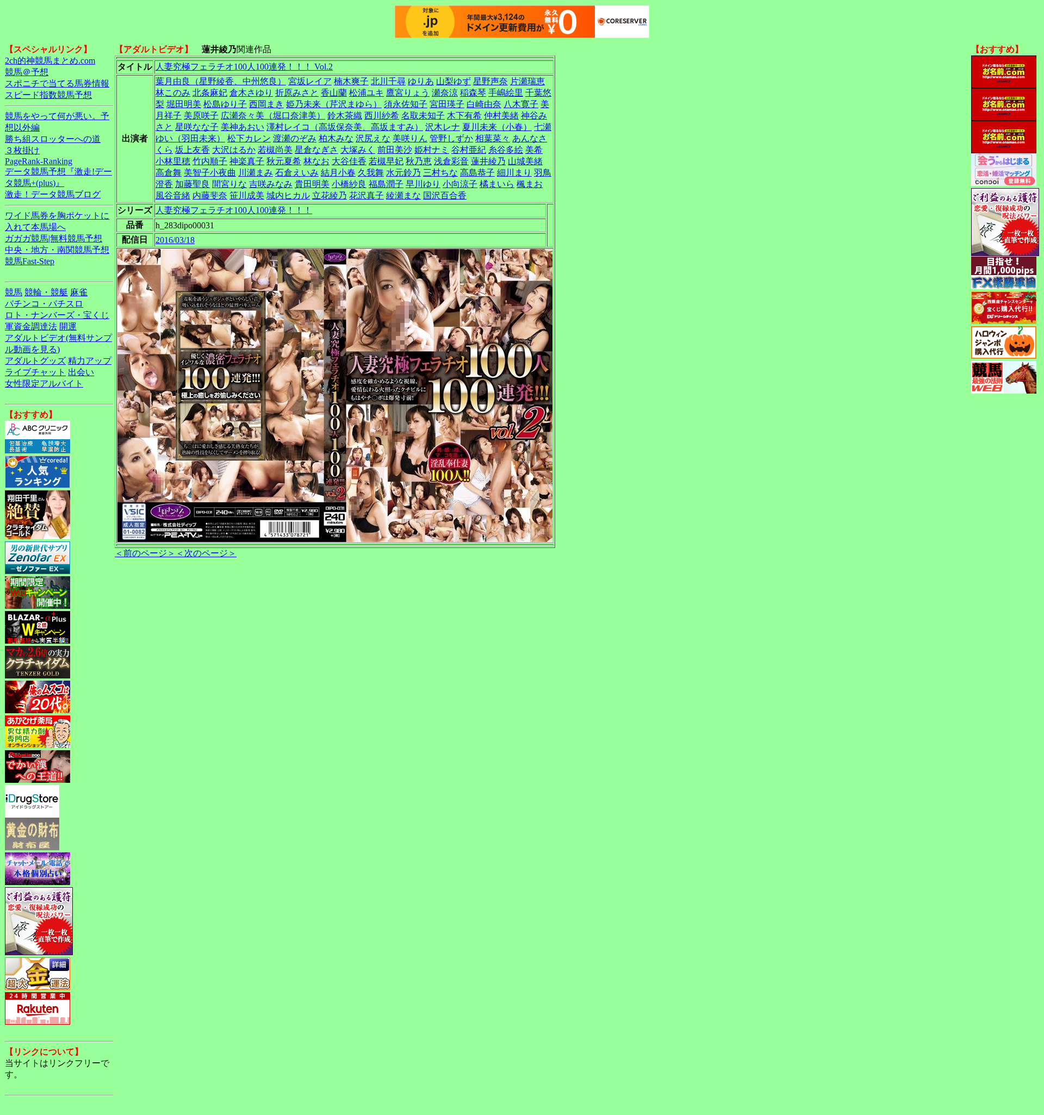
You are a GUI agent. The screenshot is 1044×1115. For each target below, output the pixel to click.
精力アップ (89, 360)
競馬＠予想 (26, 72)
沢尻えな (373, 138)
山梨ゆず (453, 81)
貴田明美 (312, 184)
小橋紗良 (349, 184)
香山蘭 (334, 92)
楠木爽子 (351, 81)
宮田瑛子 (447, 104)
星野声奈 (490, 81)
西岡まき (266, 104)
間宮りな (229, 184)
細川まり (514, 172)
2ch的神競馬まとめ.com (50, 60)
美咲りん (410, 138)
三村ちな (440, 172)
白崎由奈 (484, 104)
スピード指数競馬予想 (48, 94)
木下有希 (464, 115)
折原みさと (297, 92)
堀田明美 (183, 104)
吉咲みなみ (271, 184)
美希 (534, 149)
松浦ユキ (366, 92)
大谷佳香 (349, 161)
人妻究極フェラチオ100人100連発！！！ (234, 210)
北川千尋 (388, 81)
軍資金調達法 (31, 326)
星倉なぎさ (316, 149)
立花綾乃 (329, 195)
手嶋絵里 (505, 92)
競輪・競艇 (46, 292)
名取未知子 (423, 115)
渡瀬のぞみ (294, 138)
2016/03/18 (175, 240)
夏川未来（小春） (497, 127)
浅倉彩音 (451, 161)
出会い (81, 372)
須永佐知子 (405, 104)
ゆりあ (421, 81)
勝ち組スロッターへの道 (53, 139)
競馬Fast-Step (29, 261)
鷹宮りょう (408, 92)
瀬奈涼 (445, 92)
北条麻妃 (209, 92)
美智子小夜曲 (210, 172)
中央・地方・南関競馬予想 (57, 249)
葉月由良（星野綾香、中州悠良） (221, 81)
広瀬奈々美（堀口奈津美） (273, 115)
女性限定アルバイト (44, 383)
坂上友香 (192, 149)
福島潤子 (386, 184)
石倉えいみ (297, 172)
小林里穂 (173, 161)
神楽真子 (246, 161)
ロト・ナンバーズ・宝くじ (57, 315)
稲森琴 (473, 92)
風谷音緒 (173, 195)
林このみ (173, 92)
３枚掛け (22, 150)
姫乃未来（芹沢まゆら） (334, 104)
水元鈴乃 (403, 172)
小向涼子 (460, 184)
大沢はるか (234, 149)
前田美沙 (394, 149)
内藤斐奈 (209, 195)
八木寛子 (521, 104)
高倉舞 (169, 172)
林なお (316, 161)
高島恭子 (477, 172)
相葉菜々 (492, 138)
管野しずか (451, 138)
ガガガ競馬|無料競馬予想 (53, 238)
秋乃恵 (419, 161)
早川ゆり (423, 184)
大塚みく (357, 149)
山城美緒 (525, 161)
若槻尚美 (275, 149)
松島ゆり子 (225, 104)
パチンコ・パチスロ (44, 303)
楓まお (530, 184)
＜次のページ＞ (206, 553)
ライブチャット (35, 372)
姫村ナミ (431, 149)
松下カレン (249, 138)
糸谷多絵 (505, 149)
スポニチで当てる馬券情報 (57, 83)
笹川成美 (246, 195)
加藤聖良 (192, 184)
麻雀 (79, 292)
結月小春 (338, 172)
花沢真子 (366, 195)
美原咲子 (201, 115)
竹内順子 (209, 161)
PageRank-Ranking (38, 161)
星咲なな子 (197, 127)
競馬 (13, 292)
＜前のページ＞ (145, 553)
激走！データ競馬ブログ (53, 194)
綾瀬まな (403, 195)
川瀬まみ (255, 172)
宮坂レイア (310, 81)
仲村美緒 (501, 115)
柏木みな (336, 138)
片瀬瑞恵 (527, 81)
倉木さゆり (251, 92)
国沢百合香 (445, 195)
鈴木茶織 (344, 115)
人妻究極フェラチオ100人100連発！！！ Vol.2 (244, 66)
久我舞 (371, 172)
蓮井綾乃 (488, 161)
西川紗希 (381, 115)
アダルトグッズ (35, 360)
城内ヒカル (288, 195)
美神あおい (242, 127)
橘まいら (497, 184)
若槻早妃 (386, 161)
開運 (68, 326)
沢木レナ (442, 127)
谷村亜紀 (468, 149)
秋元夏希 (283, 161)
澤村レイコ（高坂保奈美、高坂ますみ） (344, 127)
